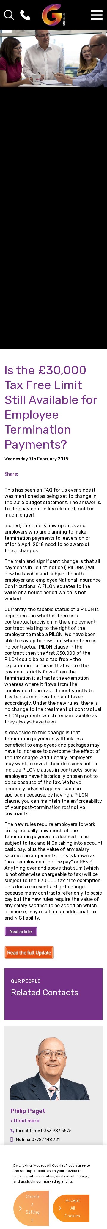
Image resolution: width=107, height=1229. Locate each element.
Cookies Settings (33, 1208)
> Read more (25, 1120)
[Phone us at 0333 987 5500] (25, 14)
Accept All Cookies (72, 1208)
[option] (53, 1092)
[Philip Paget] (53, 1063)
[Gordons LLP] (53, 15)
